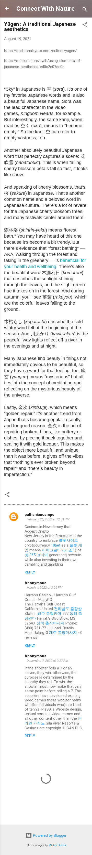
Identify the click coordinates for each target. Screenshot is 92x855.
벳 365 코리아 (36, 555)
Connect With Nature (45, 8)
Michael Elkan (57, 845)
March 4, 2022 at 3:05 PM (45, 587)
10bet (55, 545)
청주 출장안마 (49, 613)
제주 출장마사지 (63, 632)
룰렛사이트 (68, 540)
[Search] (85, 10)
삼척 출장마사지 (50, 623)
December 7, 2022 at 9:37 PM (47, 661)
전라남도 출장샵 (68, 608)
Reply (30, 572)
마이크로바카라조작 (59, 550)
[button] (85, 25)
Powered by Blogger (49, 835)
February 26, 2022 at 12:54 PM (48, 519)
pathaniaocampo (39, 514)
